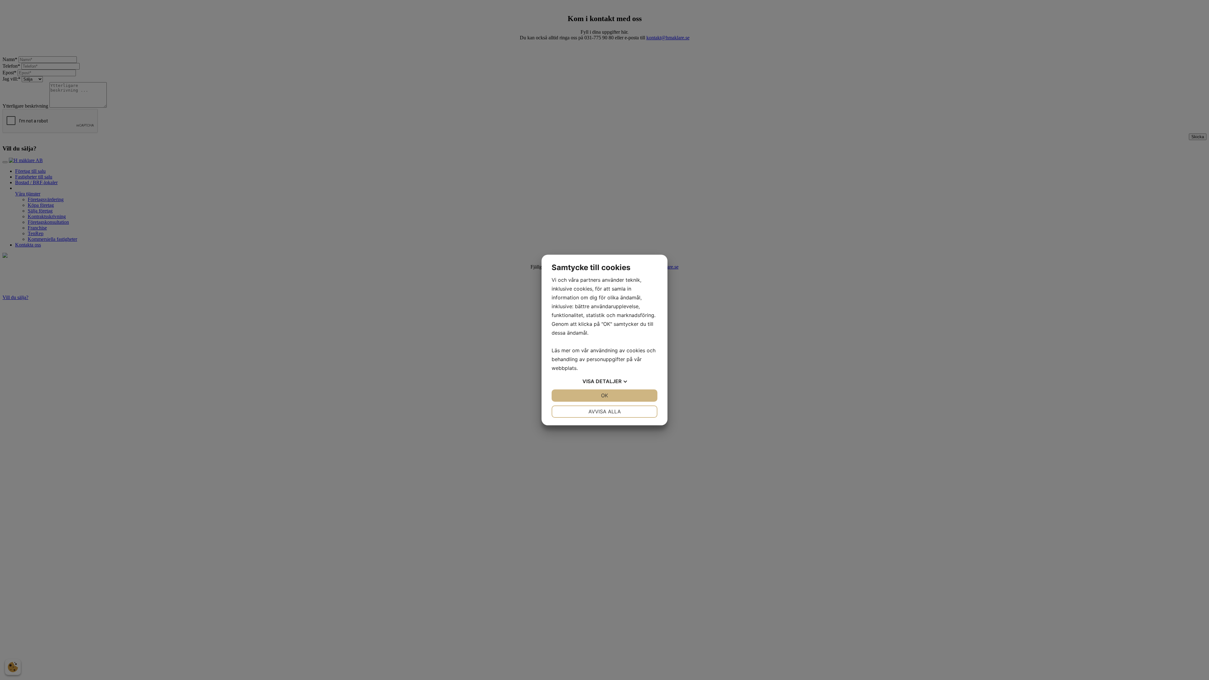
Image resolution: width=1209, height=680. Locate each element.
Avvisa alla (604, 411)
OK (604, 395)
